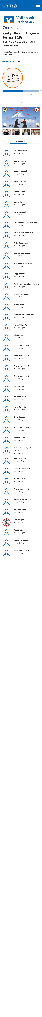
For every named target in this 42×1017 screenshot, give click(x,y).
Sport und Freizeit (8, 61)
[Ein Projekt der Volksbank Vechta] (18, 19)
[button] (38, 5)
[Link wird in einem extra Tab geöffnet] (9, 7)
